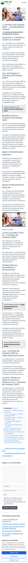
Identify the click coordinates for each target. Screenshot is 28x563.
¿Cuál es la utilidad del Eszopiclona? (10, 520)
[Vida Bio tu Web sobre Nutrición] (6, 2)
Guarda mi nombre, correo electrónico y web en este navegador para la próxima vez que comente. (14, 501)
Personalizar (14, 556)
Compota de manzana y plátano (13, 524)
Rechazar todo (14, 560)
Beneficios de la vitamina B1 (11, 531)
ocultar (15, 408)
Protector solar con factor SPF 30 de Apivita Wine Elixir (13, 527)
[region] (14, 550)
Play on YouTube (7, 229)
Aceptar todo (14, 553)
